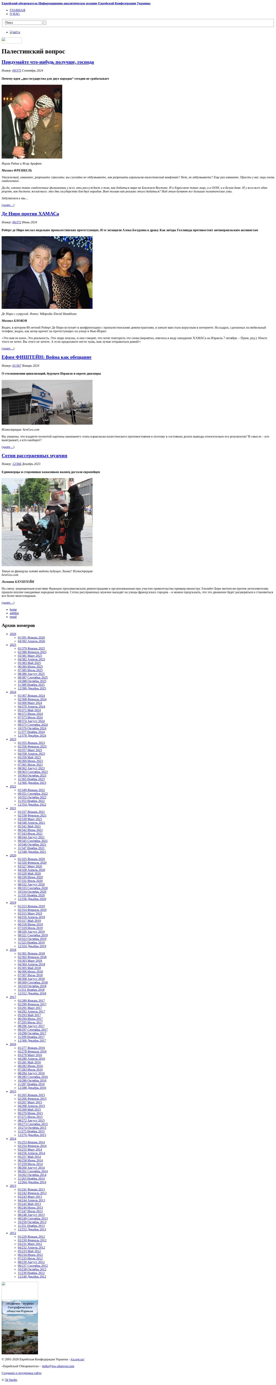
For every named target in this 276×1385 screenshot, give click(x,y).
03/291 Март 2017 (30, 1008)
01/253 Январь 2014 (31, 1142)
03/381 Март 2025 (30, 655)
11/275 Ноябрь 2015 (31, 1131)
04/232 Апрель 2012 (31, 1247)
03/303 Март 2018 (30, 960)
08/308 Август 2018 (31, 979)
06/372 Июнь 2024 (30, 713)
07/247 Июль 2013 (30, 1211)
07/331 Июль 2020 (30, 881)
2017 (13, 997)
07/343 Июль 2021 (30, 833)
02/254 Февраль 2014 (32, 1146)
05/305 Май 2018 (29, 968)
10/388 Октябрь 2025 (32, 681)
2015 (13, 1091)
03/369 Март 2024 (30, 703)
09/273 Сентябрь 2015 (33, 1124)
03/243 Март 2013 (30, 1196)
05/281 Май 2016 (29, 1062)
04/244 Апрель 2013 (31, 1200)
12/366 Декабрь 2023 (32, 782)
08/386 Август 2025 (31, 674)
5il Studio (11, 1380)
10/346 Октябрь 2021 (32, 844)
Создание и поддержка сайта (21, 1373)
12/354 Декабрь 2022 (32, 804)
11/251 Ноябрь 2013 (31, 1225)
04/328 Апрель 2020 (31, 870)
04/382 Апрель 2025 (31, 659)
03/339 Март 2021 (30, 819)
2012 (13, 1233)
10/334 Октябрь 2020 (32, 891)
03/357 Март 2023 (30, 750)
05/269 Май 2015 (29, 1109)
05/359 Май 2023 (29, 757)
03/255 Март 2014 (30, 1149)
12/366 (16, 464)
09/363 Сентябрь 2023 (33, 772)
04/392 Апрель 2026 (31, 641)
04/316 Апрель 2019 (31, 917)
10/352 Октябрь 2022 (32, 797)
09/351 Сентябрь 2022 (33, 793)
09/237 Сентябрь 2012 (33, 1265)
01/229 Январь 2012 (31, 1236)
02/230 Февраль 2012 (32, 1240)
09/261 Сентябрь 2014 (33, 1171)
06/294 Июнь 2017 (30, 1018)
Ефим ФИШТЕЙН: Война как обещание (47, 357)
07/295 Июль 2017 (30, 1022)
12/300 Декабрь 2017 (32, 1040)
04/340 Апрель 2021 (31, 822)
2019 (13, 902)
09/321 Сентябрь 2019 (33, 935)
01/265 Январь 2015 (31, 1095)
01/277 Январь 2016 (31, 1048)
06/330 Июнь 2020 (30, 877)
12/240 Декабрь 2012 (32, 1276)
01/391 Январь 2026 (31, 637)
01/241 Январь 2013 (31, 1189)
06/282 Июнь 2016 (30, 1066)
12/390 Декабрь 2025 (32, 688)
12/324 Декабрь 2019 (32, 946)
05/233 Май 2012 (29, 1251)
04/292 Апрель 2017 (31, 1011)
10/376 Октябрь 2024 (32, 728)
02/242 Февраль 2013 (32, 1193)
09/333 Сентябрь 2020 (33, 888)
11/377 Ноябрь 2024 (31, 732)
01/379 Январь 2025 (31, 648)
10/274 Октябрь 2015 (32, 1127)
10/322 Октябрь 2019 (32, 939)
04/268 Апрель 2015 (31, 1106)
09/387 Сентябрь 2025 (33, 677)
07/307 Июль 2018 (30, 975)
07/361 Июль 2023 (30, 764)
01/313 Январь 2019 (31, 906)
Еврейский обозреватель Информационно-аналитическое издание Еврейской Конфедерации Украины (76, 3)
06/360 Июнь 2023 (30, 761)
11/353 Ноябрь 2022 (31, 801)
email (13, 616)
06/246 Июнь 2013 (30, 1207)
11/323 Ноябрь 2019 (31, 942)
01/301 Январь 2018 (31, 953)
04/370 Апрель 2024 (31, 706)
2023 (13, 739)
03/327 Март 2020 (30, 866)
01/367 (16, 365)
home (13, 609)
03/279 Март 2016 (30, 1055)
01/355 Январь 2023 (31, 743)
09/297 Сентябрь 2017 (33, 1029)
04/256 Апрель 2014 (31, 1153)
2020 (13, 855)
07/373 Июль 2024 (30, 717)
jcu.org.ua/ (77, 1359)
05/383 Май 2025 (29, 663)
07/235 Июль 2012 (30, 1258)
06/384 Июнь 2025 (30, 666)
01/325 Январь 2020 (31, 859)
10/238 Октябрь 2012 (32, 1269)
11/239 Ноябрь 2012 (31, 1273)
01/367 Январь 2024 (31, 695)
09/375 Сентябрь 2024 (33, 724)
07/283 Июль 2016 (30, 1069)
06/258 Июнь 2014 (30, 1160)
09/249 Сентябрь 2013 (33, 1218)
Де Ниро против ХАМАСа (30, 213)
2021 (13, 808)
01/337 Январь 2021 (31, 812)
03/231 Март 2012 (30, 1244)
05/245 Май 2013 (29, 1204)
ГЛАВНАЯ (17, 10)
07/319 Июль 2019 (30, 928)
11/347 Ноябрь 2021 (31, 848)
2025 (13, 645)
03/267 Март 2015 (30, 1102)
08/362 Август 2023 (31, 768)
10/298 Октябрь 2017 (32, 1033)
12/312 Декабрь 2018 (32, 993)
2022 (13, 786)
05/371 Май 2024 (29, 710)
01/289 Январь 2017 (31, 1000)
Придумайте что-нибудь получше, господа (48, 62)
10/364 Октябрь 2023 (32, 775)
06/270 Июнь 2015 (30, 1113)
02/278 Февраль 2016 (32, 1051)
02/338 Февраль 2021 (32, 815)
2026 (13, 634)
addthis (14, 613)
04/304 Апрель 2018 (31, 964)
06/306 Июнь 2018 (30, 971)
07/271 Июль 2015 (30, 1117)
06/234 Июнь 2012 (30, 1255)
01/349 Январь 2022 (31, 790)
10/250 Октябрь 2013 (32, 1222)
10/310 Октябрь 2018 (32, 986)
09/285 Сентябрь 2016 (33, 1077)
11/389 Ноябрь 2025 (31, 684)
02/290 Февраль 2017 (32, 1004)
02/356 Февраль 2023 (32, 746)
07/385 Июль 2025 (30, 670)
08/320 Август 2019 (31, 931)
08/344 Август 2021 (31, 837)
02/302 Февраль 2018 (32, 957)
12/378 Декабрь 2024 (32, 735)
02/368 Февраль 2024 (32, 699)
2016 (13, 1044)
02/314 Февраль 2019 (32, 910)
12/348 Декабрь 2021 (32, 851)
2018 (13, 950)
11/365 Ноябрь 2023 (31, 779)
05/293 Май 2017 (29, 1015)
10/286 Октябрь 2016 (32, 1080)
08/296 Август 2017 (31, 1026)
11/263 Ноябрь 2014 (31, 1178)
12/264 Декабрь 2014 (32, 1182)
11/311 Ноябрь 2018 (31, 989)
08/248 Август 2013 (31, 1215)
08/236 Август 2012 (31, 1262)
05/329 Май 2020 (29, 873)
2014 (13, 1138)
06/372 (16, 222)
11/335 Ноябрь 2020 (31, 895)
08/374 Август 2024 (31, 721)
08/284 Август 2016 (31, 1073)
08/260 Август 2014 (31, 1167)
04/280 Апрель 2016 (31, 1058)
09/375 (16, 70)
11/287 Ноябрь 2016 (31, 1084)
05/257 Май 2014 (29, 1156)
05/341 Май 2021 (29, 826)
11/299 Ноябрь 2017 (31, 1037)
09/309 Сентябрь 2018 (33, 982)
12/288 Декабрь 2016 (32, 1087)
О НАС (15, 14)
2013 (13, 1186)
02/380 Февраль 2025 (32, 652)
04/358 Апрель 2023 (31, 753)
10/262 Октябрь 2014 (32, 1175)
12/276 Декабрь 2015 (32, 1135)
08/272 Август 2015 (31, 1120)
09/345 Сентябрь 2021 (33, 841)
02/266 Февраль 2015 (32, 1098)
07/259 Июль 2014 (30, 1164)
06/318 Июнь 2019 (30, 924)
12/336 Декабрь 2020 (32, 899)
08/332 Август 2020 (31, 884)
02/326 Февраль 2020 (32, 862)
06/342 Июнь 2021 (30, 830)
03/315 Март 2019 (30, 913)
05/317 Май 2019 (29, 920)
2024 (13, 692)
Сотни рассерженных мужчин (34, 455)
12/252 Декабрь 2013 (32, 1229)
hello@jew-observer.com (58, 1366)
